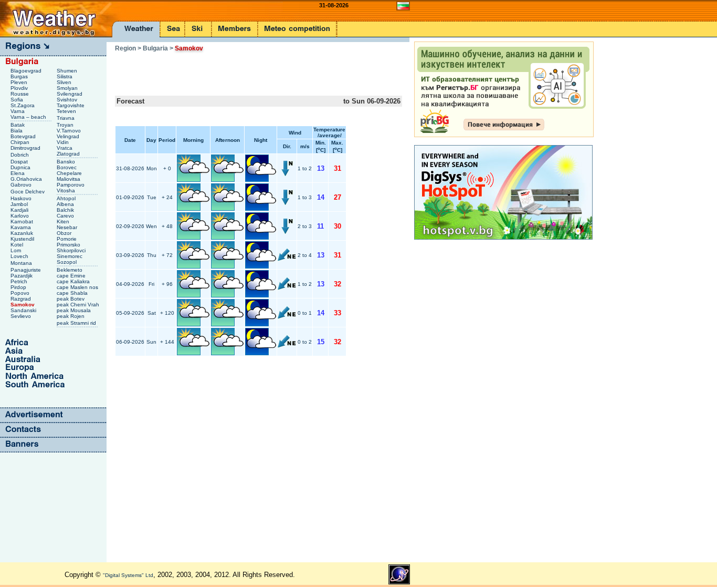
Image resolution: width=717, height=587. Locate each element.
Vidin (63, 142)
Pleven (19, 82)
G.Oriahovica (27, 179)
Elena (18, 173)
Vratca (65, 148)
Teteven (67, 111)
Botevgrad (23, 136)
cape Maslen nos (78, 287)
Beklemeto (70, 270)
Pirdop (19, 287)
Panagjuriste (26, 270)
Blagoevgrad (26, 71)
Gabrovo (21, 185)
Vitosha (67, 190)
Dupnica (21, 167)
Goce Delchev (28, 191)
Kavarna (21, 227)
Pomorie (67, 239)
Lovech (20, 256)
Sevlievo (21, 316)
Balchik (66, 210)
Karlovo (20, 216)
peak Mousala (74, 310)
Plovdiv (19, 88)
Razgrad (21, 299)
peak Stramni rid (77, 323)
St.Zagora (23, 105)
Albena (66, 204)
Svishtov (68, 99)
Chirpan (20, 142)
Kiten (64, 221)
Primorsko (69, 245)
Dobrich (20, 155)
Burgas (19, 76)
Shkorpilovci (72, 250)
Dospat (19, 161)
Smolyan (68, 88)
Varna (18, 111)
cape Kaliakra (74, 281)
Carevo (66, 216)
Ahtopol (67, 198)
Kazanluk (22, 233)
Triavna (66, 118)
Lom (16, 250)
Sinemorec (70, 256)
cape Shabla (73, 293)
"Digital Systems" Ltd (128, 575)
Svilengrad (70, 94)
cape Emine (72, 276)
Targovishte (71, 105)
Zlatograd (69, 154)
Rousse (20, 94)
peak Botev (71, 299)
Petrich (19, 281)
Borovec (67, 167)
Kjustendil (23, 239)
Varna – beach (29, 117)
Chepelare (70, 173)
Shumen (68, 71)
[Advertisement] (238, 70)
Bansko (67, 161)
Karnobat (22, 221)
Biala (17, 130)
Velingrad (69, 136)
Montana (22, 263)
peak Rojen (71, 316)
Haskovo (21, 198)
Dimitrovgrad (26, 148)
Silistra (65, 76)
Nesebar (68, 227)
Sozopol (67, 262)
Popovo (20, 293)
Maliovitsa (69, 179)
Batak (18, 125)
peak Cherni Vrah (79, 304)
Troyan (66, 125)
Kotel (17, 245)
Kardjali (20, 210)
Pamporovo (71, 185)
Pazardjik (22, 276)
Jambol (19, 204)
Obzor (65, 233)
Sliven (65, 82)
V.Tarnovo (69, 130)
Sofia (17, 99)
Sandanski (24, 310)
